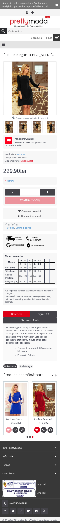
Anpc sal (42, 484)
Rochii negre (26, 366)
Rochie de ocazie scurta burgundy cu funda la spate (44, 419)
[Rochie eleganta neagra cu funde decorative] (30, 88)
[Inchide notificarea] (57, 4)
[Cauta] (3, 31)
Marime (10, 180)
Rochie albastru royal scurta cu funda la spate (16, 419)
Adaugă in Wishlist (31, 211)
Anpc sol (42, 492)
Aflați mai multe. (42, 6)
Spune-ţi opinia (23, 227)
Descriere (16, 314)
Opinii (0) (43, 314)
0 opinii (10, 227)
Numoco (21, 154)
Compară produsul (31, 216)
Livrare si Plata (30, 320)
